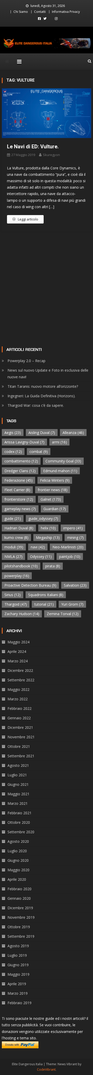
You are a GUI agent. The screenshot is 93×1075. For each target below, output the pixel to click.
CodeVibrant (46, 1069)
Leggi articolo (28, 219)
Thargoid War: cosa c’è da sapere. (35, 405)
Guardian (54, 508)
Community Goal (63, 461)
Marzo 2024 (17, 660)
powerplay (16, 575)
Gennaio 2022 (19, 717)
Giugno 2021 (18, 784)
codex (13, 451)
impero (73, 528)
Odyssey (41, 556)
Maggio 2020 (18, 869)
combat (38, 451)
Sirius (12, 594)
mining (75, 537)
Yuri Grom (72, 604)
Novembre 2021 (21, 736)
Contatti (40, 11)
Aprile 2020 (16, 879)
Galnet (51, 499)
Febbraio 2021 (19, 812)
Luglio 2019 (17, 955)
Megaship (48, 537)
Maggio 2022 (18, 689)
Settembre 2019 (20, 936)
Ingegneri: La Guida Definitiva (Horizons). (41, 395)
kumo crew (16, 537)
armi (59, 442)
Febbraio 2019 (19, 1002)
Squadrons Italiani (45, 594)
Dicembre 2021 (20, 727)
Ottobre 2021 (18, 746)
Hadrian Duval (18, 528)
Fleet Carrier (17, 489)
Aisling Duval (41, 432)
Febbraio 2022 (19, 708)
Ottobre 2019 (18, 926)
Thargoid (15, 604)
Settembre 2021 (20, 755)
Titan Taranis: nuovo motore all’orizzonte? (42, 386)
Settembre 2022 (20, 679)
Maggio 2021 (18, 793)
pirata (52, 566)
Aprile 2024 (16, 651)
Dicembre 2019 (20, 907)
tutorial (44, 604)
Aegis (12, 432)
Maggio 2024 (18, 642)
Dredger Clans (20, 470)
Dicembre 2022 (20, 670)
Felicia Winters (54, 480)
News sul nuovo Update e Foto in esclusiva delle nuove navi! (47, 373)
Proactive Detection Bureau (30, 585)
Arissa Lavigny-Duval (24, 442)
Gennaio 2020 (19, 898)
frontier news (52, 489)
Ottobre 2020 (18, 822)
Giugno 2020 (18, 860)
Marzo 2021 (17, 803)
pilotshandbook (21, 566)
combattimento (21, 461)
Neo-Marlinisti (67, 547)
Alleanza (73, 432)
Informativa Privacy (66, 11)
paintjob (69, 556)
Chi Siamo (20, 11)
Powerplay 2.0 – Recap (26, 360)
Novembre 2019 (21, 917)
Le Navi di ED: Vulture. (33, 146)
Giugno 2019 (18, 964)
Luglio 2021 (17, 774)
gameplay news (20, 508)
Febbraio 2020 (19, 888)
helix (48, 528)
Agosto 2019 (18, 945)
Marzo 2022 (17, 698)
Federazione (18, 480)
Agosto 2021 (18, 765)
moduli (13, 547)
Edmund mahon (60, 470)
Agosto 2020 (18, 841)
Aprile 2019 (16, 983)
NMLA (13, 556)
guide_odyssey (43, 518)
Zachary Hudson (21, 613)
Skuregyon (51, 154)
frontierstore (18, 499)
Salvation (75, 585)
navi (38, 547)
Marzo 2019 (17, 993)
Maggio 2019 (18, 974)
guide (12, 518)
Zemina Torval (63, 613)
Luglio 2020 (17, 850)
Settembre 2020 (20, 831)
